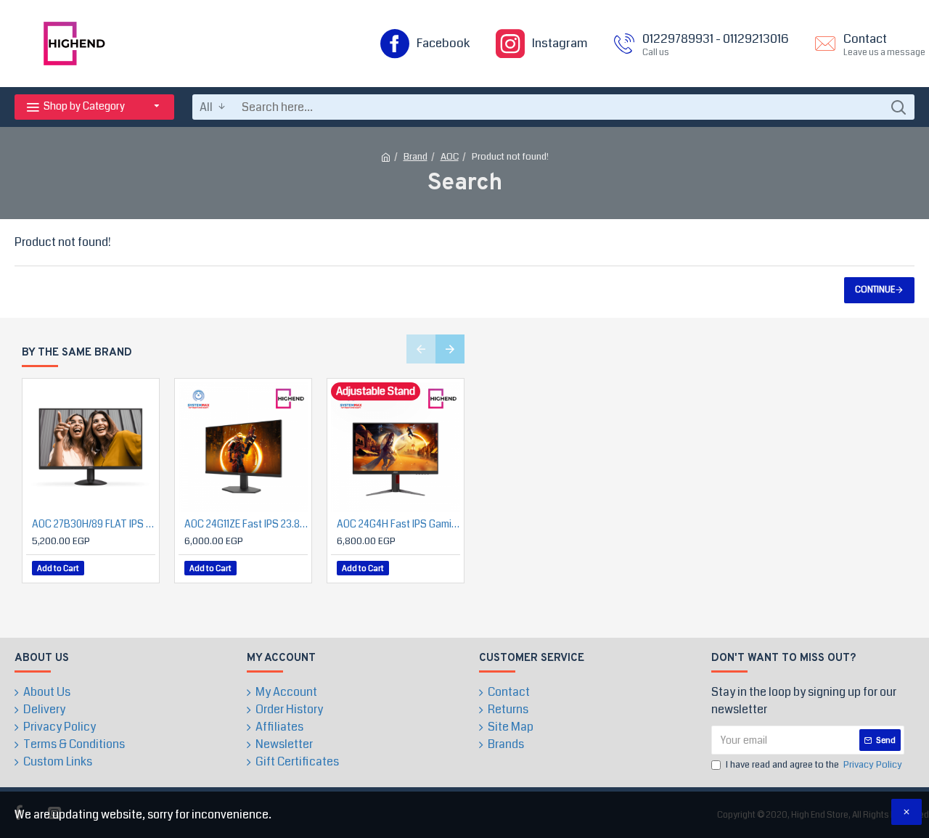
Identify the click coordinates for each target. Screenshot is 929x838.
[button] (420, 348)
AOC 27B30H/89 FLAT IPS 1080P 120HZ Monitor (93, 523)
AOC (450, 156)
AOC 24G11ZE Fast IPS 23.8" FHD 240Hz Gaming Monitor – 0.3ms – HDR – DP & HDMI (246, 523)
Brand (415, 156)
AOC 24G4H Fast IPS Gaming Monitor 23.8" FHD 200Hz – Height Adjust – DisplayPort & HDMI (398, 523)
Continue (875, 290)
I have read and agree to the (814, 764)
